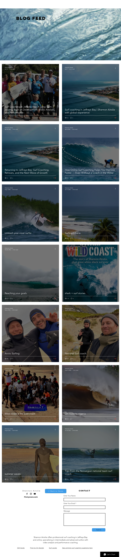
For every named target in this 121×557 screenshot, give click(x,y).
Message (67, 511)
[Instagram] (31, 494)
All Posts (4, 58)
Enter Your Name (70, 496)
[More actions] (56, 68)
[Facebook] (27, 494)
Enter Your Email (69, 503)
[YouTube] (35, 494)
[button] (117, 59)
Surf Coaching (15, 58)
